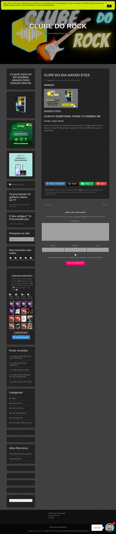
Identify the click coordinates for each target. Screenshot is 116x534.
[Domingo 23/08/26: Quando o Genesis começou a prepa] (29, 304)
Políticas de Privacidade (57, 513)
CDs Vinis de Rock (16, 224)
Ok (109, 6)
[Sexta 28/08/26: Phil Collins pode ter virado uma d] (29, 297)
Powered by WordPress (58, 527)
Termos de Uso (53, 515)
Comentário (75, 221)
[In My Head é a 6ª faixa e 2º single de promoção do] (11, 319)
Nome (53, 246)
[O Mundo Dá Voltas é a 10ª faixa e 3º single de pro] (23, 311)
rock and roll (88, 192)
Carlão (77, 80)
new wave (67, 192)
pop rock (75, 192)
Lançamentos (16, 403)
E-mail (75, 246)
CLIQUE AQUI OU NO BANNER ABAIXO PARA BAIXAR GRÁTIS (21, 79)
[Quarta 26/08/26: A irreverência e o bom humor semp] (17, 304)
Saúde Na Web (15, 459)
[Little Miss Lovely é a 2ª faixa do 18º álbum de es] (11, 326)
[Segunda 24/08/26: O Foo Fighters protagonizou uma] (23, 304)
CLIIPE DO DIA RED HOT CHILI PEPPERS (20, 357)
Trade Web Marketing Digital (20, 454)
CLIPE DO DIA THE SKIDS (21, 382)
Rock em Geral (17, 408)
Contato (51, 518)
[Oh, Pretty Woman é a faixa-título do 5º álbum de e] (23, 297)
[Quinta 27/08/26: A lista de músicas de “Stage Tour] (11, 304)
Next (104, 205)
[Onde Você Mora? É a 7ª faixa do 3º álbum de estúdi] (23, 326)
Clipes (57, 190)
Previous (48, 205)
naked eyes (58, 192)
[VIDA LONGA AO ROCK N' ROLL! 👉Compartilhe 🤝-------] (17, 297)
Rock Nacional (17, 418)
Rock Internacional (68, 190)
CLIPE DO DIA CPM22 (20, 370)
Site (97, 246)
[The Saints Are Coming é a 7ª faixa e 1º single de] (17, 319)
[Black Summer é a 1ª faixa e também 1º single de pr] (11, 297)
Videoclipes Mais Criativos (21, 423)
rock (81, 192)
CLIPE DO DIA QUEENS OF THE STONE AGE (19, 376)
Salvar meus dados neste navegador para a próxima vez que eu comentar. (75, 257)
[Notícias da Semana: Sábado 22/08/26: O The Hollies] (11, 311)
